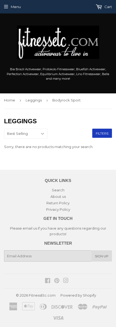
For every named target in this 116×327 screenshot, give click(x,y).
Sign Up (101, 256)
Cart (108, 7)
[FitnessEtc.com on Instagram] (66, 281)
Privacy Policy (58, 209)
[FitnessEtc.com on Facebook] (47, 281)
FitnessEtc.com (42, 295)
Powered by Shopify (78, 295)
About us (58, 196)
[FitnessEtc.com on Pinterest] (57, 281)
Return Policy (58, 203)
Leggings (34, 100)
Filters (102, 133)
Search (58, 190)
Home (9, 100)
